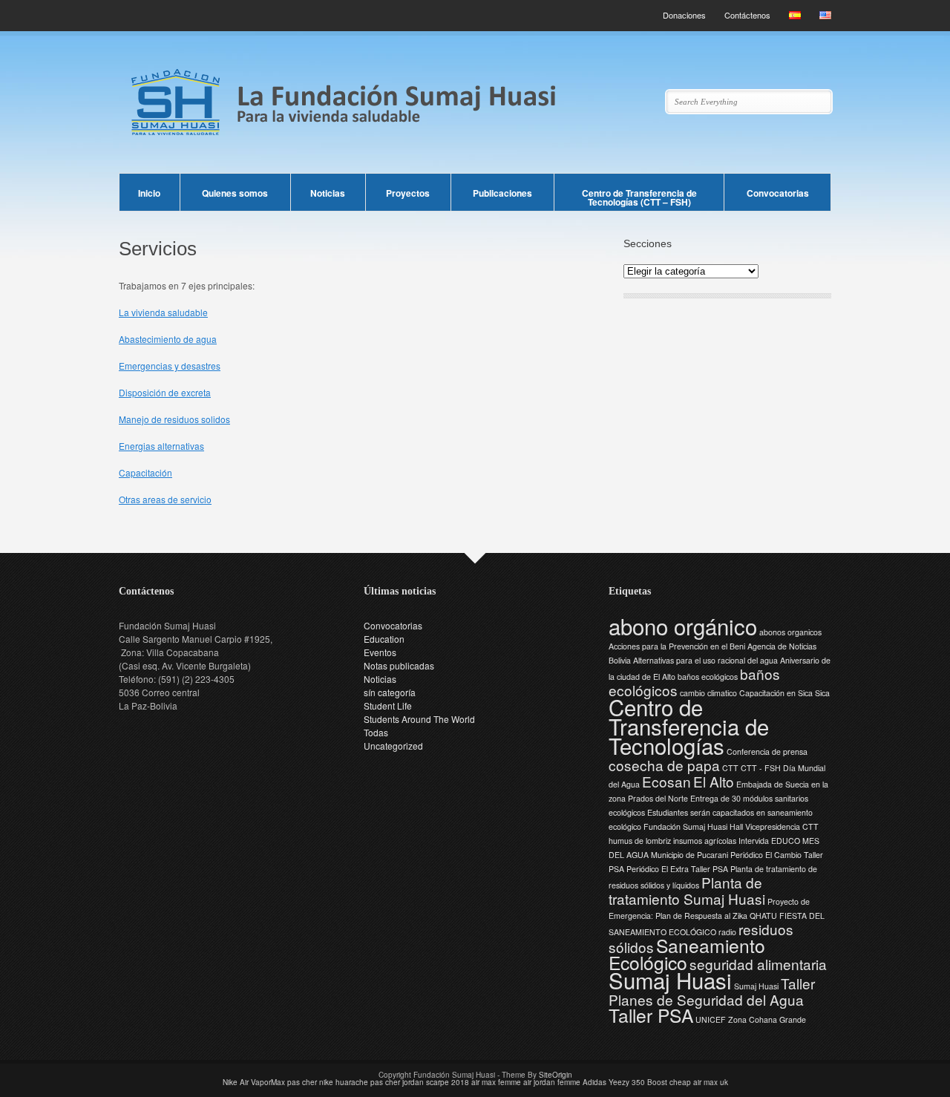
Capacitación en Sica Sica (784, 692)
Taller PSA (651, 1015)
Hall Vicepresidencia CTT (774, 826)
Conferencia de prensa (767, 751)
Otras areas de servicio (165, 499)
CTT (730, 767)
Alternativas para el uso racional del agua (705, 660)
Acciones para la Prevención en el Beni (677, 646)
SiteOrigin (555, 1075)
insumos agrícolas (704, 840)
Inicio (149, 193)
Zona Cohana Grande (767, 1019)
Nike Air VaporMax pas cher (270, 1082)
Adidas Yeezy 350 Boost (625, 1082)
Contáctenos (747, 15)
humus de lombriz (640, 840)
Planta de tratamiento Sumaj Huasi (687, 890)
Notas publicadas (399, 665)
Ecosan (666, 781)
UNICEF (710, 1019)
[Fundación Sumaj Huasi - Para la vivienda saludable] (475, 142)
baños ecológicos (708, 676)
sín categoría (390, 692)
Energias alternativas (161, 445)
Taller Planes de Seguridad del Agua (712, 991)
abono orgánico (683, 625)
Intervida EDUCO (769, 840)
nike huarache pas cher (359, 1082)
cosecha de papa (664, 765)
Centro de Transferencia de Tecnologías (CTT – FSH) (639, 197)
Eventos (380, 652)
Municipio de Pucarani (689, 854)
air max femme (496, 1082)
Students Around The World (419, 719)
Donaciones (684, 15)
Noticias (327, 193)
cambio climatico (708, 692)
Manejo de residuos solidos (174, 419)
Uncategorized (393, 745)
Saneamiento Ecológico (687, 953)
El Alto (713, 781)
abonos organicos (790, 632)
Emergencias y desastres (169, 365)
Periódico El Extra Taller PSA (677, 868)
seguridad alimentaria (758, 964)
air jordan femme (551, 1082)
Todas (376, 732)
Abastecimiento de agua (168, 339)
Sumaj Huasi (670, 979)
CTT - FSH (761, 767)
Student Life (388, 705)
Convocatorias (778, 193)
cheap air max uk (698, 1082)
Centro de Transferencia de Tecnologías (689, 726)
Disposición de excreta (165, 392)
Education (384, 638)
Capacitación (145, 472)
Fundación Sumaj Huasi (685, 826)
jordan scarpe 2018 (435, 1082)
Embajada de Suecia (772, 784)
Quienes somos (235, 193)
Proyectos (408, 193)
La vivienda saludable (163, 312)
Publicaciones (502, 193)
